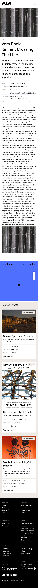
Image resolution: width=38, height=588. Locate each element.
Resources (24, 515)
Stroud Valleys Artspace (18, 86)
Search (35, 4)
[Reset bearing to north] (34, 278)
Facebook (5, 548)
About (4, 505)
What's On (5, 523)
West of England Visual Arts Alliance (27, 506)
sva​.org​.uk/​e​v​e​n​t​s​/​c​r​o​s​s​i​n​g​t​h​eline (22, 102)
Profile (23, 535)
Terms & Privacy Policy (7, 511)
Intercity (23, 580)
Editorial (23, 512)
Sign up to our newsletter (6, 554)
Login (30, 4)
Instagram (5, 551)
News (23, 540)
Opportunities (6, 526)
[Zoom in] (34, 273)
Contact (4, 508)
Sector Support (26, 510)
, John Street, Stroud (23, 93)
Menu (26, 4)
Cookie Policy (25, 553)
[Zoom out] (34, 275)
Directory (24, 537)
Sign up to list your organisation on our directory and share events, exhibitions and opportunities (27, 528)
